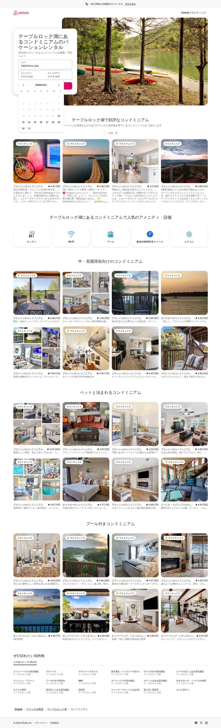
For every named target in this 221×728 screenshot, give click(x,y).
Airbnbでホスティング (193, 12)
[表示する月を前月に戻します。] (24, 85)
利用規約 (54, 722)
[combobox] (45, 66)
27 (47, 122)
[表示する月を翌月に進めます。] (59, 85)
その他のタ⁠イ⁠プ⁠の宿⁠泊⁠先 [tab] (25, 662)
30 (23, 128)
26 (41, 122)
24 (29, 122)
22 (59, 116)
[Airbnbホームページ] (21, 12)
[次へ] (116, 133)
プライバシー (41, 722)
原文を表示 (130, 4)
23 (23, 122)
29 (59, 122)
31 (29, 128)
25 (35, 122)
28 (53, 122)
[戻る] (105, 133)
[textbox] (32, 76)
